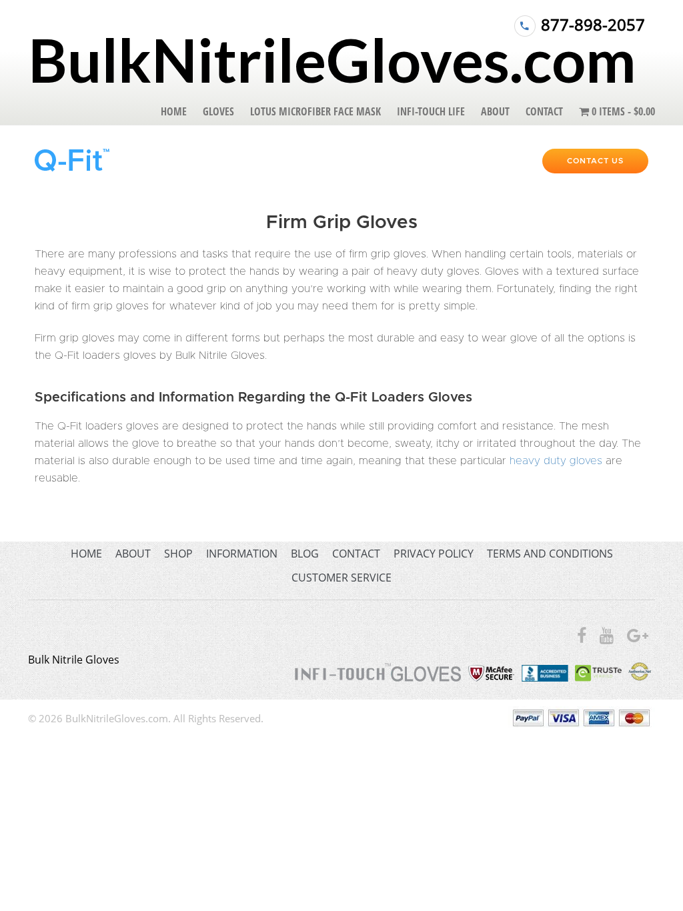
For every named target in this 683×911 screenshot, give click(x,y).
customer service (341, 577)
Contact (544, 112)
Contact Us (595, 161)
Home (174, 112)
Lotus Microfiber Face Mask (315, 112)
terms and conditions (550, 553)
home (86, 553)
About (495, 112)
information (241, 553)
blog (305, 553)
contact (356, 553)
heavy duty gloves (556, 460)
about (133, 553)
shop (178, 553)
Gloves (218, 112)
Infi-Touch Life (431, 112)
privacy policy (434, 553)
